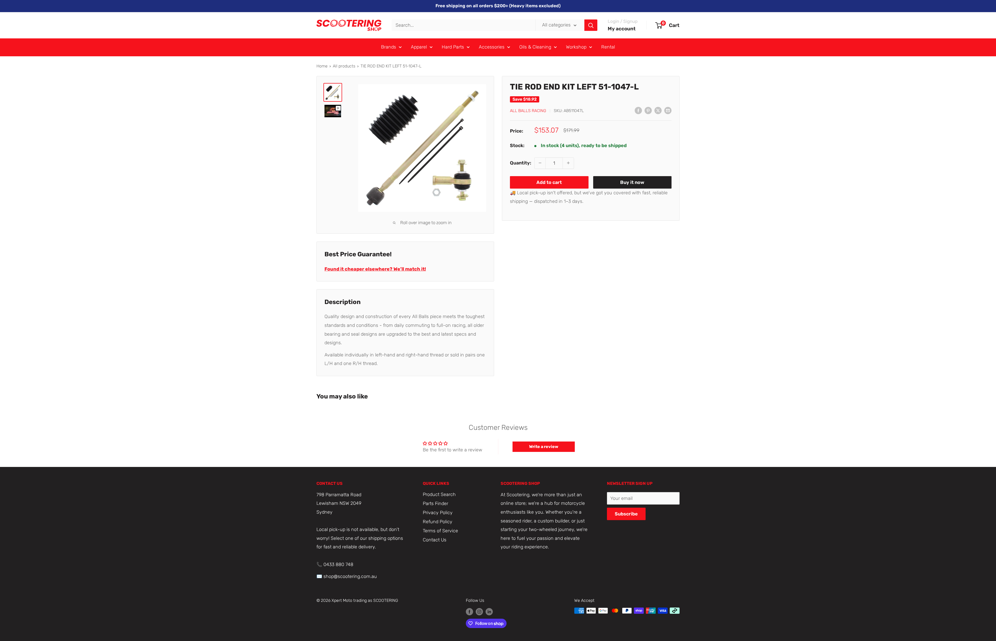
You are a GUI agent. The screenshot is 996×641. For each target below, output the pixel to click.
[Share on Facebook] (638, 110)
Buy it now (632, 182)
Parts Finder (435, 503)
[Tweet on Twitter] (658, 110)
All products (344, 66)
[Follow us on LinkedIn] (489, 611)
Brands (388, 47)
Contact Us (434, 540)
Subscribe (626, 514)
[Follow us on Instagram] (479, 611)
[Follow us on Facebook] (469, 611)
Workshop (576, 47)
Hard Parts (453, 47)
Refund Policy (437, 522)
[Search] (590, 25)
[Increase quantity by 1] (568, 162)
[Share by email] (668, 110)
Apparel (419, 47)
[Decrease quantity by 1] (540, 162)
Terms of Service (440, 531)
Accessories (491, 47)
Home (322, 66)
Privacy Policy (438, 512)
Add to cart (549, 182)
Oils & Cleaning (535, 47)
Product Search (439, 494)
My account (622, 29)
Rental (608, 47)
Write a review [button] (543, 446)
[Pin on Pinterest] (648, 110)
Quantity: (520, 163)
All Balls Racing (528, 110)
